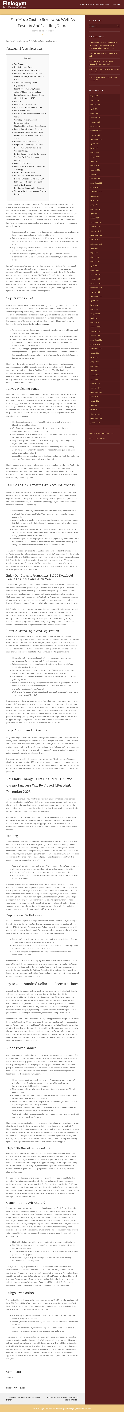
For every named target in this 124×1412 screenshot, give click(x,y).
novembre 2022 (96, 288)
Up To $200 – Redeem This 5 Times (28, 107)
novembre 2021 (96, 340)
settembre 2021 (96, 349)
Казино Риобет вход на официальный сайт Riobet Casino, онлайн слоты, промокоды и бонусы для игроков (103, 45)
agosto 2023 (94, 248)
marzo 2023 (94, 270)
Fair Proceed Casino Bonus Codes (27, 175)
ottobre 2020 (95, 397)
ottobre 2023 (95, 240)
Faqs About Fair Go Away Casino (27, 89)
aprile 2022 (94, 318)
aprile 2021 (94, 370)
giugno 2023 (94, 257)
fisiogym (51, 31)
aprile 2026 (94, 109)
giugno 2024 (94, 205)
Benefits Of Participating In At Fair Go (30, 179)
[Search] (116, 25)
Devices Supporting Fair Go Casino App (30, 154)
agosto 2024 (94, 196)
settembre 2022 (96, 296)
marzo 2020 (94, 410)
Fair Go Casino (19, 1388)
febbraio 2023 (95, 274)
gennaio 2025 (95, 174)
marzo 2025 (94, 165)
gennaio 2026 (95, 122)
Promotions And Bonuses (24, 172)
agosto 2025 (94, 144)
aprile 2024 (94, 213)
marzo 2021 (94, 375)
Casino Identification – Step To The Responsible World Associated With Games (28, 135)
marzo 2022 (94, 322)
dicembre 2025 (95, 126)
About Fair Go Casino (22, 163)
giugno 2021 (94, 362)
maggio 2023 (95, 261)
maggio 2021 (95, 366)
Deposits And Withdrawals (25, 104)
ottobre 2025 (95, 135)
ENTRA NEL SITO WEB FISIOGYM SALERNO (94, 4)
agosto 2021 (94, 353)
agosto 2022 (94, 301)
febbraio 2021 (95, 379)
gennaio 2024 (95, 226)
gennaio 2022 (95, 331)
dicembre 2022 (95, 283)
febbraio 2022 (95, 327)
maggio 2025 (95, 157)
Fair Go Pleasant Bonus (23, 67)
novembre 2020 (96, 392)
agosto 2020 (94, 401)
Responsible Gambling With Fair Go (28, 144)
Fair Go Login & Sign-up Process (27, 70)
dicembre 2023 (95, 231)
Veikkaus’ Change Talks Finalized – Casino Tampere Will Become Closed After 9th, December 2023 (29, 95)
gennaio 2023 (95, 279)
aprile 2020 (94, 405)
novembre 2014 (96, 418)
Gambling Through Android (25, 120)
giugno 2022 (94, 309)
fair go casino (42, 324)
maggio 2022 (95, 314)
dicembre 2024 (95, 179)
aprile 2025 (94, 161)
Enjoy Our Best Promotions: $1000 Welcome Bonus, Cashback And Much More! (29, 76)
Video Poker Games (22, 110)
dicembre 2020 (95, 388)
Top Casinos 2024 (21, 64)
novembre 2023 (96, 235)
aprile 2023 (94, 266)
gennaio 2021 (95, 383)
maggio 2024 (95, 209)
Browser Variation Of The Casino (27, 141)
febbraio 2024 (95, 222)
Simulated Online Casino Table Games (30, 126)
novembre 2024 (96, 183)
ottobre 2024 (95, 187)
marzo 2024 (94, 218)
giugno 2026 (94, 100)
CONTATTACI (115, 4)
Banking (17, 101)
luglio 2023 (94, 253)
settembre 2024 (96, 192)
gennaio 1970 (95, 423)
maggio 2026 (95, 104)
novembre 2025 (96, 131)
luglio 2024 (94, 200)
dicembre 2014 (95, 414)
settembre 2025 (96, 139)
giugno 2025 (94, 152)
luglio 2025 (94, 148)
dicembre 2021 (95, 335)
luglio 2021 (94, 357)
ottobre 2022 (95, 292)
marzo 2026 (94, 113)
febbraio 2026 (95, 117)
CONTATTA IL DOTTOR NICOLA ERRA (101, 433)
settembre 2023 (96, 244)
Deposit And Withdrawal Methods (28, 129)
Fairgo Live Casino (21, 123)
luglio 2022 (94, 305)
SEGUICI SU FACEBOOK (97, 438)
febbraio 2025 (95, 170)
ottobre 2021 (95, 344)
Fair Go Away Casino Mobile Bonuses (29, 188)
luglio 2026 (94, 96)
